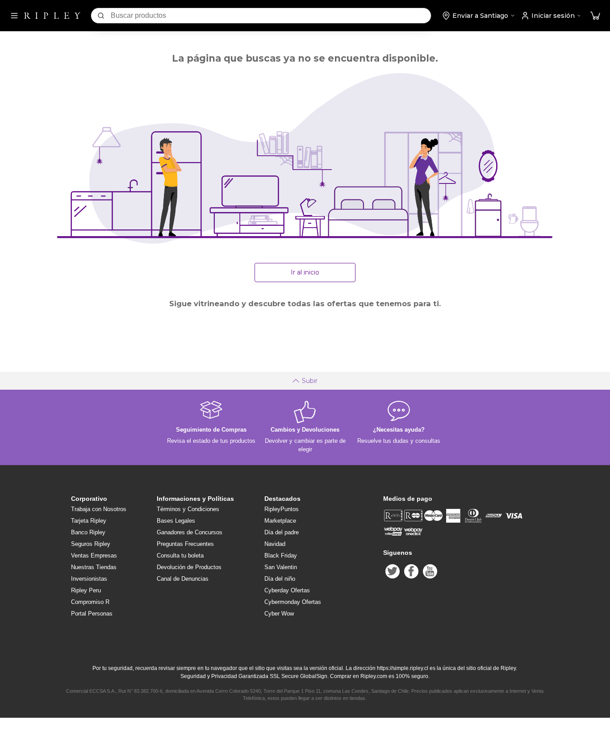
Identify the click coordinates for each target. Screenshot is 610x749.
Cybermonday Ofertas (292, 602)
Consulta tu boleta (180, 555)
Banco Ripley (88, 532)
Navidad (274, 544)
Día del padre (281, 532)
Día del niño (279, 578)
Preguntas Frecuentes (185, 544)
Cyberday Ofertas (287, 590)
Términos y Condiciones (188, 509)
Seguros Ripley (90, 544)
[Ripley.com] (52, 15)
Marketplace (280, 520)
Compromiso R (90, 602)
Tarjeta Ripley (88, 520)
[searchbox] (271, 15)
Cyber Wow (279, 613)
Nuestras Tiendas (94, 567)
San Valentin (280, 567)
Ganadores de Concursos (189, 532)
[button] (595, 16)
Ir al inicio (305, 272)
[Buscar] (101, 15)
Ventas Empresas (94, 555)
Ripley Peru (86, 590)
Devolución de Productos (189, 567)
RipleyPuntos (281, 509)
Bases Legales (176, 520)
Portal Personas (92, 613)
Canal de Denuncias (183, 578)
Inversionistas (89, 578)
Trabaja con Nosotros (98, 509)
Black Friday (280, 555)
